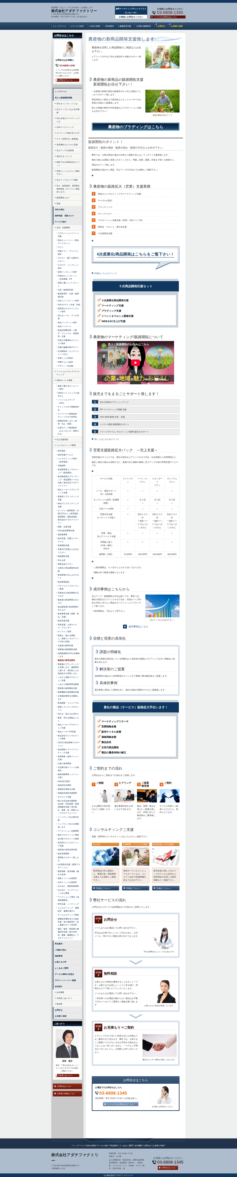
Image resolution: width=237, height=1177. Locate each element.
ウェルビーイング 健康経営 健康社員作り (68, 909)
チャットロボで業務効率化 (68, 408)
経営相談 (61, 451)
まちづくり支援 (64, 797)
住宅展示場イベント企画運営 (68, 768)
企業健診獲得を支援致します (68, 697)
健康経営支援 (125, 26)
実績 (58, 203)
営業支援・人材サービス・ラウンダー (67, 626)
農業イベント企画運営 (67, 878)
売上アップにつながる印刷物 (68, 110)
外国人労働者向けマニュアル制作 (68, 341)
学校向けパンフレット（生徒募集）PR (67, 277)
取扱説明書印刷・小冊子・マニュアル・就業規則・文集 (68, 333)
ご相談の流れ (60, 950)
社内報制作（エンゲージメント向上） (68, 352)
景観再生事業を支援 (66, 789)
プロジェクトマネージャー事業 (68, 587)
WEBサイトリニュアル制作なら (68, 394)
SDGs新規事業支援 (66, 530)
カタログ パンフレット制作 (68, 266)
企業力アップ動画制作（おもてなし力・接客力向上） (68, 431)
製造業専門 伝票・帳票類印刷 (68, 295)
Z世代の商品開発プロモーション (69, 744)
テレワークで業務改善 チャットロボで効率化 (68, 415)
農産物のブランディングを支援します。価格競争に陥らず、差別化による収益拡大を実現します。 (68, 668)
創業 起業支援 (64, 527)
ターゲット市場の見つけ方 (68, 133)
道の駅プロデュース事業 (68, 839)
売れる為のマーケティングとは (68, 119)
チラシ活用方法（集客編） (68, 139)
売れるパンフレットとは (67, 103)
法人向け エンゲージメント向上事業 (68, 891)
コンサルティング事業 (66, 445)
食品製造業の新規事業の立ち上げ (68, 608)
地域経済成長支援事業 (67, 793)
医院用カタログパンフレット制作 (68, 310)
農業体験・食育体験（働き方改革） (68, 872)
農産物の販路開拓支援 (67, 649)
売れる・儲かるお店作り (68, 714)
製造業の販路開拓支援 (68, 688)
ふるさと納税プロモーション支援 (68, 678)
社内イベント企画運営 (67, 882)
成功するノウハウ (64, 156)
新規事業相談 (63, 582)
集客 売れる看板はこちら (68, 719)
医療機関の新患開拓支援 (68, 692)
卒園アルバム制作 (65, 362)
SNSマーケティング (65, 127)
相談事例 (59, 956)
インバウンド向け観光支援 (68, 818)
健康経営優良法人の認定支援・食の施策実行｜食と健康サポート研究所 (68, 922)
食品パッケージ (64, 326)
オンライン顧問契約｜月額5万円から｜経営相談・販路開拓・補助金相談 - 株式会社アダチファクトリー (69, 516)
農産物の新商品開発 (66, 660)
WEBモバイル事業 (64, 380)
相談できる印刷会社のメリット (68, 163)
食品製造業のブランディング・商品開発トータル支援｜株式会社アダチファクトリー (68, 481)
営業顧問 (61, 465)
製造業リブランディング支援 (68, 498)
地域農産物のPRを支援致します (69, 654)
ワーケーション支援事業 (68, 831)
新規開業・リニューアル (68, 703)
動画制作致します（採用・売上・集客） (67, 422)
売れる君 (61, 560)
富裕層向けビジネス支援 (67, 145)
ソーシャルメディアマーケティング (68, 373)
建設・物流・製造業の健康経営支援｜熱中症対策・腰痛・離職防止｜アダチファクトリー (68, 933)
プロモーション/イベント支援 (68, 234)
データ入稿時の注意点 (64, 974)
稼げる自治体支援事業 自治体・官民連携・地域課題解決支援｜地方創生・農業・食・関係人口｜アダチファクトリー (68, 807)
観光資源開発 (63, 853)
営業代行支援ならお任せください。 (68, 550)
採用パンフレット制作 (67, 272)
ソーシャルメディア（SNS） (66, 401)
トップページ (60, 26)
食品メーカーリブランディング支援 (68, 491)
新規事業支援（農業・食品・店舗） (68, 615)
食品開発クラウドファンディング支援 (68, 751)
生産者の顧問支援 (65, 645)
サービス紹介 (78, 26)
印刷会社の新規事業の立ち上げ (68, 594)
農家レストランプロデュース (68, 708)
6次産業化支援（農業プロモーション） (69, 866)
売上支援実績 (62, 439)
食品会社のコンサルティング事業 (68, 737)
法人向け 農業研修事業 (68, 886)
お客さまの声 (60, 962)
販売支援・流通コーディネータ (68, 539)
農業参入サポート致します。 (68, 859)
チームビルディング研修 (68, 915)
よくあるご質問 (61, 968)
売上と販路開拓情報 (63, 98)
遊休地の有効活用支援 (67, 849)
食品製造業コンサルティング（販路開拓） (68, 471)
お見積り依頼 (177, 26)
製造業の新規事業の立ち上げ (68, 601)
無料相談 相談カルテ (65, 216)
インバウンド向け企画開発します (68, 825)
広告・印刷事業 (63, 227)
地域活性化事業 (64, 785)
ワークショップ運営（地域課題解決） (68, 898)
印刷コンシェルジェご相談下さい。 (68, 172)
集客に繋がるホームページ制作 (68, 387)
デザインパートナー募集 (65, 980)
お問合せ (161, 26)
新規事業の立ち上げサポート (68, 576)
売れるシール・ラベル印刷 (68, 317)
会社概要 (60, 992)
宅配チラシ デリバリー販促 (68, 252)
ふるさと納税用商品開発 (68, 684)
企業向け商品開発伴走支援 (68, 569)
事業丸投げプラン (65, 564)
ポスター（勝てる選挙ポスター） (68, 259)
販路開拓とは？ (63, 198)
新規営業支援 (63, 621)
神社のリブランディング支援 (68, 505)
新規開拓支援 (63, 545)
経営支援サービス (65, 455)
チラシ (61, 247)
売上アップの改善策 (65, 150)
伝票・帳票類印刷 (65, 290)
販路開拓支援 (63, 556)
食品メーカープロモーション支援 (68, 726)
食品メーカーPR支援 (67, 732)
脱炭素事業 (62, 534)
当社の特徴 (95, 26)
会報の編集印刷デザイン (68, 347)
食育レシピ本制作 (65, 358)
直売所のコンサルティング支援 (68, 844)
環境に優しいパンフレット (68, 284)
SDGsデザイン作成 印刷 (69, 305)
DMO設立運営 (64, 781)
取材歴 (59, 1004)
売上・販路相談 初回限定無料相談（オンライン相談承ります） (68, 189)
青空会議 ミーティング (68, 904)
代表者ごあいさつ (64, 998)
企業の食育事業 (64, 763)
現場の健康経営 (144, 26)
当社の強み (59, 209)
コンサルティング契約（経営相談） (67, 460)
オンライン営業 (64, 631)
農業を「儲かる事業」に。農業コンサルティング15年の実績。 (68, 638)
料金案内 (110, 26)
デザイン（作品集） (66, 366)
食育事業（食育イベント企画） (68, 758)
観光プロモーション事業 (68, 835)
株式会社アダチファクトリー (74, 11)
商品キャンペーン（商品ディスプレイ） (68, 241)
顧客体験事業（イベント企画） (68, 775)
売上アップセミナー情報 (67, 180)
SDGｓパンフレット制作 (68, 301)
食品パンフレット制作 (67, 322)
